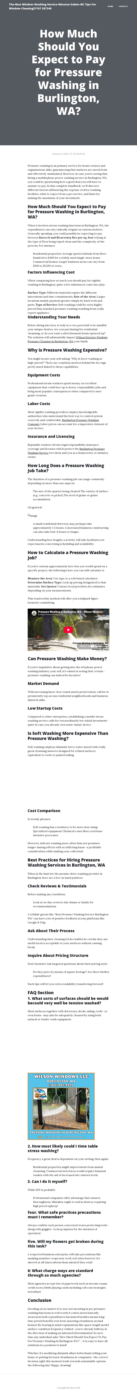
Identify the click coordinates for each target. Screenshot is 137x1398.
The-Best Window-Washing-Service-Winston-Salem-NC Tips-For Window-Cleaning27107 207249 (52, 6)
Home (110, 6)
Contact (123, 6)
